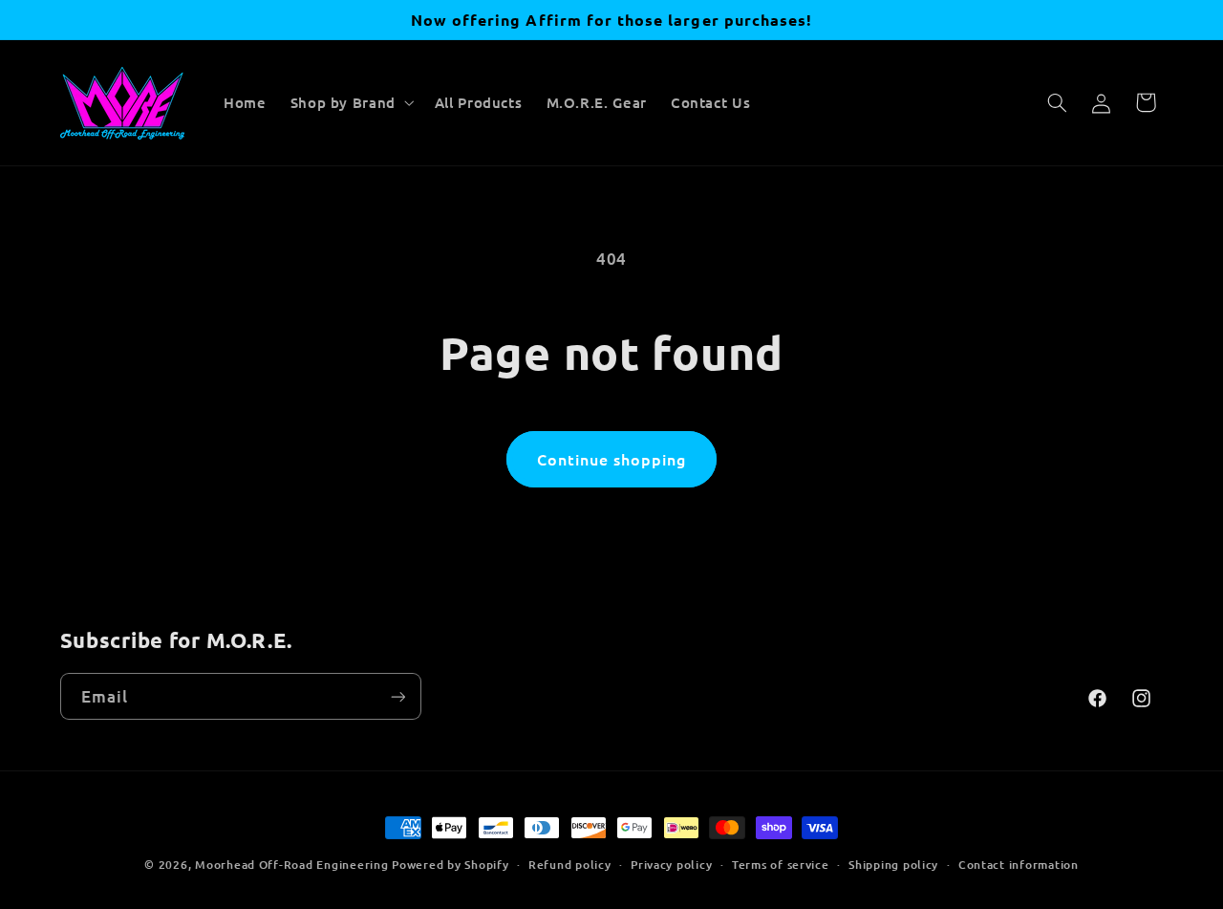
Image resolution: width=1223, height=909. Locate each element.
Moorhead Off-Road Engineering (291, 864)
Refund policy (570, 864)
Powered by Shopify (450, 864)
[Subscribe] (397, 696)
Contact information (1018, 864)
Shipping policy (893, 864)
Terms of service (780, 864)
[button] (350, 103)
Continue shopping (612, 458)
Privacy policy (671, 864)
